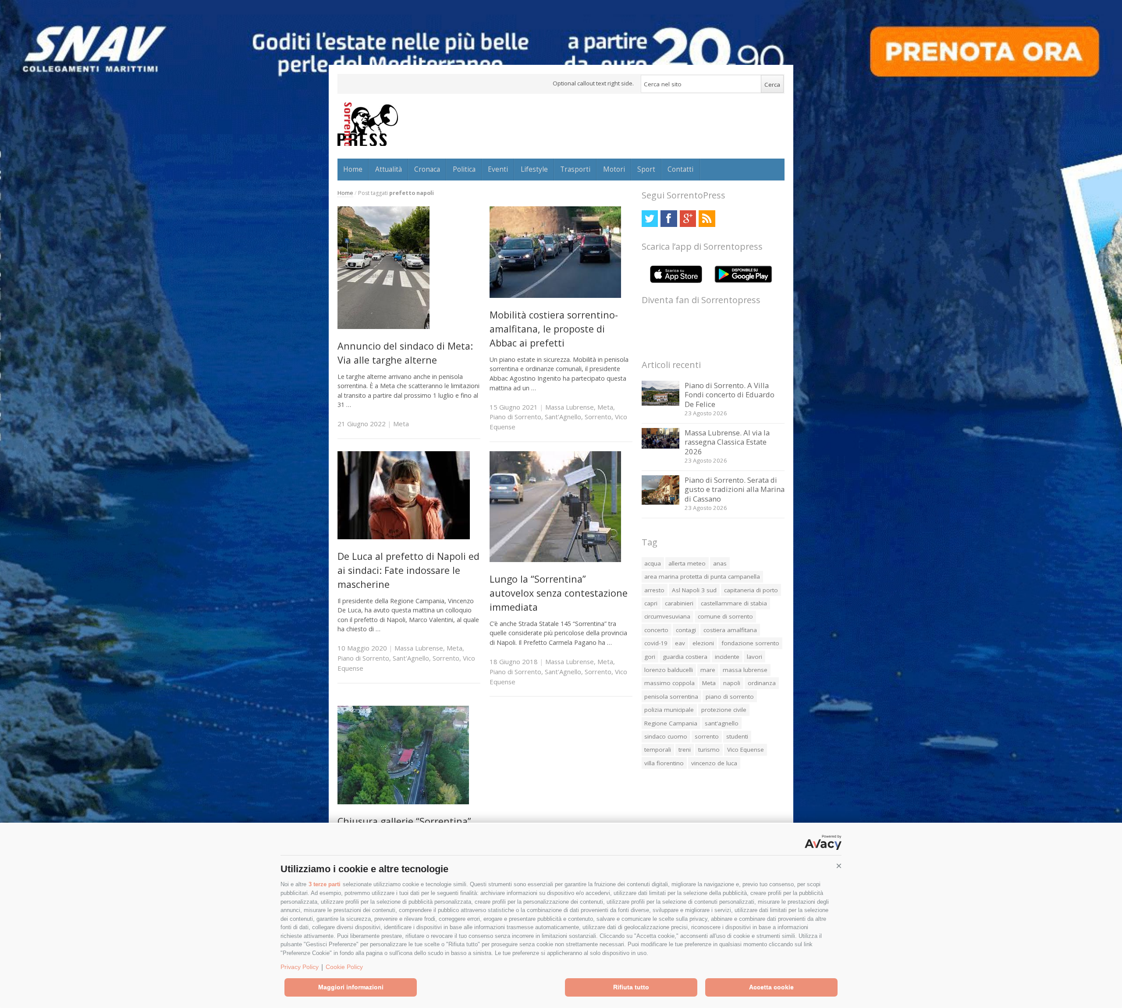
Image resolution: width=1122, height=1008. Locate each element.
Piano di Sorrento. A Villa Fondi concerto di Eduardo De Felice (729, 394)
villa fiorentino (664, 763)
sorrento (707, 736)
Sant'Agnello (563, 416)
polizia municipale (669, 710)
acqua (652, 563)
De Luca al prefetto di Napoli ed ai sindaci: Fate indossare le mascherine (408, 570)
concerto (656, 630)
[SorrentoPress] (367, 124)
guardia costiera (685, 657)
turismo (709, 749)
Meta (401, 423)
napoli (731, 683)
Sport (646, 169)
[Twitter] (650, 218)
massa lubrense (745, 670)
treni (684, 749)
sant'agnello (722, 723)
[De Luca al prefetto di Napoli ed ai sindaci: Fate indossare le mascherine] (403, 537)
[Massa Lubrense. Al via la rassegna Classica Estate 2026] (661, 446)
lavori (754, 657)
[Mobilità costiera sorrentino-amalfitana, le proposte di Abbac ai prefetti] (555, 295)
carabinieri (679, 603)
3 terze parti (325, 884)
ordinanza (762, 683)
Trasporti (575, 169)
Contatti (680, 169)
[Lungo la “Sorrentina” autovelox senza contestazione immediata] (555, 559)
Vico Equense (745, 749)
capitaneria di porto (751, 590)
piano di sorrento (730, 696)
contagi (686, 630)
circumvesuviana (667, 616)
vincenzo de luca (714, 763)
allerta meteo (687, 563)
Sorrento (598, 416)
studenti (737, 736)
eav (680, 643)
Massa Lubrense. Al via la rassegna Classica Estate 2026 (727, 442)
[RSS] (707, 218)
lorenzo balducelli (668, 670)
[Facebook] (668, 218)
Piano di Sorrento (515, 416)
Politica (464, 169)
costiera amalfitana (730, 630)
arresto (654, 590)
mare (707, 670)
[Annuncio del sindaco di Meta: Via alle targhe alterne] (383, 326)
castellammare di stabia (734, 603)
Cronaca (427, 169)
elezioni (703, 643)
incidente (727, 657)
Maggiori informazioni (350, 986)
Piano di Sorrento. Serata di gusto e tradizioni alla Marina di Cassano (735, 489)
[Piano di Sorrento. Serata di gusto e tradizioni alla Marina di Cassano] (661, 502)
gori (649, 657)
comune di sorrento (725, 616)
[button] (839, 866)
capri (650, 603)
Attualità (388, 169)
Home (352, 169)
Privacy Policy (299, 966)
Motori (614, 169)
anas (720, 563)
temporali (657, 749)
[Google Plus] (688, 218)
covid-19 (656, 643)
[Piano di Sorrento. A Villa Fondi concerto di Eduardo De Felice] (661, 403)
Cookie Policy (344, 966)
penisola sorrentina (671, 696)
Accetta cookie (771, 986)
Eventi (498, 169)
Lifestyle (534, 169)
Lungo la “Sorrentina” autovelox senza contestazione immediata (559, 593)
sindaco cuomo (665, 736)
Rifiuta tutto (631, 986)
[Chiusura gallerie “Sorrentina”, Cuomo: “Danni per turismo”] (403, 802)
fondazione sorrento (750, 643)
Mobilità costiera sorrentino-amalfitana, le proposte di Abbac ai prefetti (554, 329)
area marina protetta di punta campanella (702, 576)
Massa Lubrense (569, 407)
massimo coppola (669, 683)
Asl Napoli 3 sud (694, 590)
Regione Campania (670, 723)
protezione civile (723, 710)
